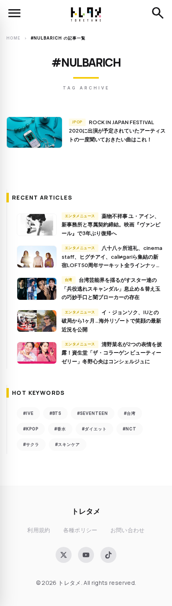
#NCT (129, 428)
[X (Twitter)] (64, 555)
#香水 (60, 428)
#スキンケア (67, 444)
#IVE (28, 413)
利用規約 (38, 530)
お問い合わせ (127, 530)
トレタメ (86, 510)
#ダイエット (94, 428)
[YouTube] (86, 555)
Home (13, 38)
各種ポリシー (80, 530)
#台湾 (130, 413)
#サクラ (31, 444)
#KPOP (30, 428)
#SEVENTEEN (92, 413)
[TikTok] (108, 555)
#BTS (55, 413)
